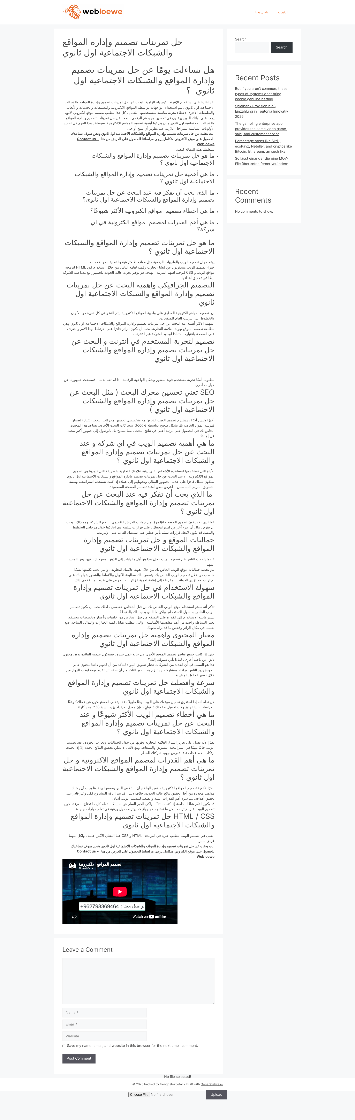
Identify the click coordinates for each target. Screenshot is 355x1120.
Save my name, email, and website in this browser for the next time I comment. (132, 1046)
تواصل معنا (262, 12)
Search (241, 39)
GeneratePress (212, 1084)
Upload (216, 1094)
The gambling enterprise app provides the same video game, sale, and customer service (261, 128)
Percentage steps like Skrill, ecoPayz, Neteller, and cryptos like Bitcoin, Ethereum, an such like (263, 146)
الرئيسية (283, 12)
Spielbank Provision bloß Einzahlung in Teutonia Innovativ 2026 (261, 111)
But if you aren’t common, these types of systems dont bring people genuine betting (261, 94)
